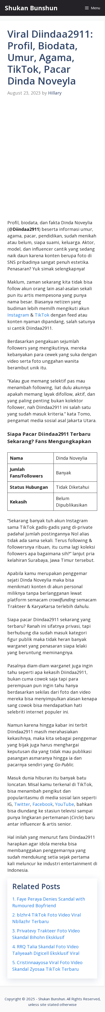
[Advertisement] (52, 158)
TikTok (42, 315)
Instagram (18, 315)
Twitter (22, 804)
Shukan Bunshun (31, 8)
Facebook (42, 804)
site (43, 1004)
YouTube (64, 804)
